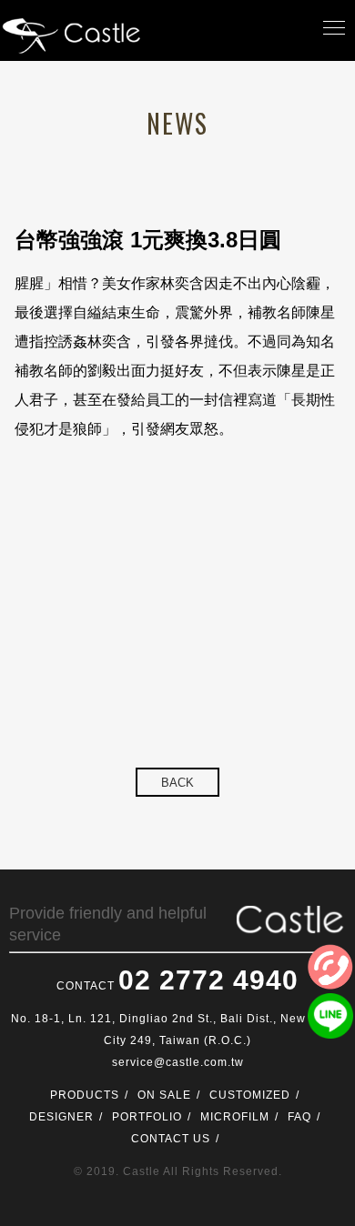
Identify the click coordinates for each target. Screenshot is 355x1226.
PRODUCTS (84, 1095)
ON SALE (164, 1095)
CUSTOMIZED (249, 1095)
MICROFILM (234, 1116)
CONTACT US (170, 1138)
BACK (177, 782)
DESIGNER (61, 1116)
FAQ (299, 1116)
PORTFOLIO (147, 1116)
